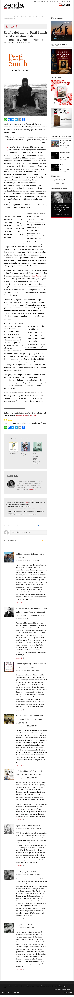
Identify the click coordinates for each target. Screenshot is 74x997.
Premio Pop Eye (66, 989)
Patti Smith (26, 43)
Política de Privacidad (45, 986)
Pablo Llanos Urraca (33, 670)
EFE (28, 619)
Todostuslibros (22, 416)
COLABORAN (36, 1)
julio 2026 (57, 183)
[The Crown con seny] (13, 447)
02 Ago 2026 (63, 147)
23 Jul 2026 (63, 171)
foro (27, 502)
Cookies (54, 986)
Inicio (5, 16)
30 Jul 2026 (63, 159)
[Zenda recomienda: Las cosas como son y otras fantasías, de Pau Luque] (37, 447)
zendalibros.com (32, 726)
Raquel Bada (16, 43)
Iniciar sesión (42, 526)
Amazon (33, 416)
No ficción (16, 16)
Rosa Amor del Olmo (33, 874)
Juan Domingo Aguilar (34, 829)
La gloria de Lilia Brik (25, 924)
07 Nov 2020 (7, 43)
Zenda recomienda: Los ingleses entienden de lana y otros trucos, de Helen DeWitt (31, 719)
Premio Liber (57, 989)
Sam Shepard (37, 276)
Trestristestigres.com (27, 986)
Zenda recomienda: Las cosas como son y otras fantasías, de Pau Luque (37, 458)
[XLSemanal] (64, 4)
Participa (59, 986)
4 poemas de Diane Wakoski (28, 825)
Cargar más (25, 976)
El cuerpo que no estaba (26, 871)
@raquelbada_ (33, 489)
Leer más (19, 602)
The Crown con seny (12, 454)
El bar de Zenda (64, 145)
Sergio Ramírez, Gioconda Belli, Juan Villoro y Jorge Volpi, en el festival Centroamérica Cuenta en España (31, 612)
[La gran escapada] (25, 447)
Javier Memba (31, 928)
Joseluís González (33, 561)
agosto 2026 (58, 180)
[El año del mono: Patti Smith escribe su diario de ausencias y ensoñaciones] (25, 82)
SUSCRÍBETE (44, 1)
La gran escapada (23, 454)
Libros (10, 16)
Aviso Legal (36, 986)
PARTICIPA (52, 1)
